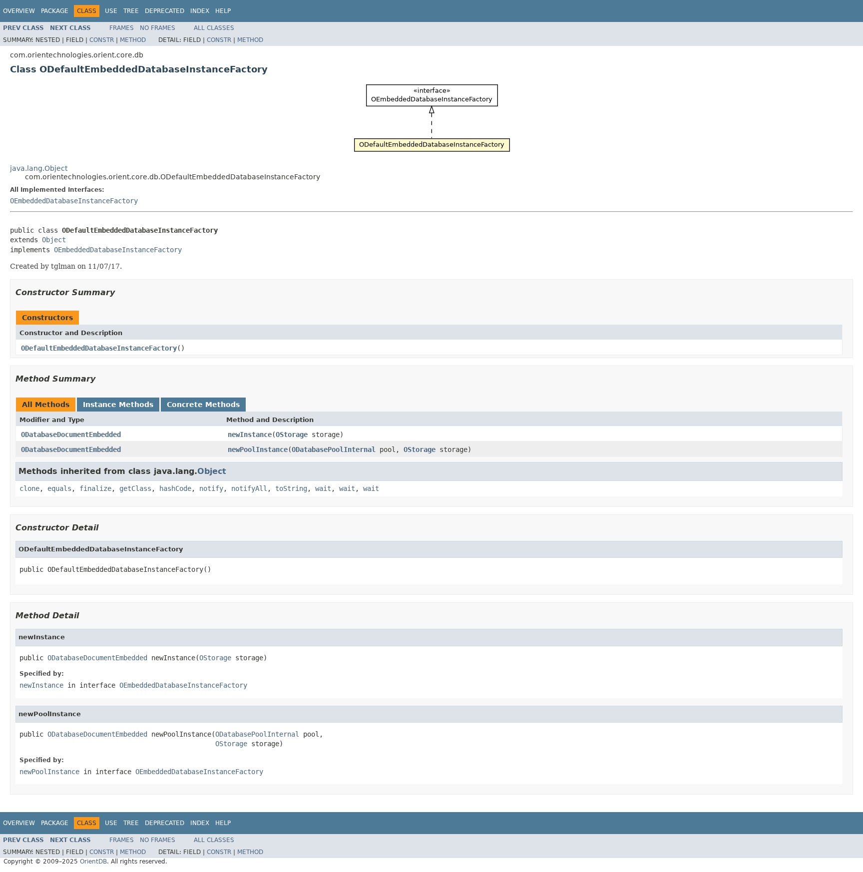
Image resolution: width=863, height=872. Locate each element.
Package (54, 10)
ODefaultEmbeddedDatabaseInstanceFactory (99, 348)
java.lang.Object (38, 168)
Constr (101, 39)
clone (29, 488)
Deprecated (164, 10)
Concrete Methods (203, 405)
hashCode (175, 488)
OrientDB (93, 861)
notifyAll (249, 488)
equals (59, 488)
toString (291, 488)
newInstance (250, 434)
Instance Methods (118, 405)
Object (54, 240)
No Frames (157, 27)
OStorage (292, 434)
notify (211, 488)
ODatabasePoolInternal (334, 449)
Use (111, 10)
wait (323, 488)
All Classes (214, 27)
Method (133, 39)
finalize (95, 488)
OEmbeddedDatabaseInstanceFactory (74, 201)
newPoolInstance (258, 449)
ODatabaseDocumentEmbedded (71, 434)
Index (199, 10)
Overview (19, 10)
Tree (131, 10)
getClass (135, 488)
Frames (121, 27)
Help (223, 10)
